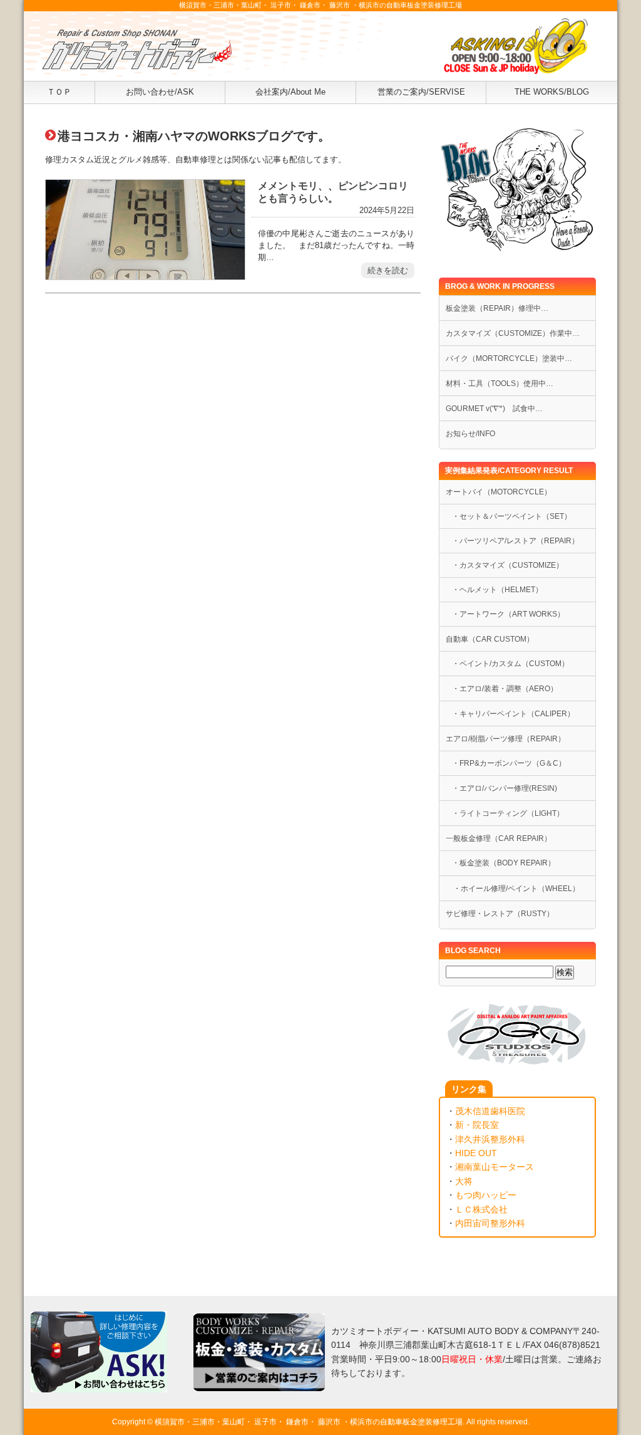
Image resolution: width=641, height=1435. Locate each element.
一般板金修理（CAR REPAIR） (498, 838)
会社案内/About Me (290, 92)
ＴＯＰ (59, 92)
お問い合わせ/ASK (160, 92)
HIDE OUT (476, 1153)
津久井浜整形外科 (490, 1139)
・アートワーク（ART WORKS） (508, 614)
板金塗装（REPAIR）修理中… (497, 308)
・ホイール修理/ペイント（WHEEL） (513, 888)
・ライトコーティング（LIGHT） (508, 813)
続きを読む (387, 270)
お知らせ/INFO (470, 433)
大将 (464, 1181)
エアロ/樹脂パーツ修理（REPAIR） (505, 738)
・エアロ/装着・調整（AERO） (505, 688)
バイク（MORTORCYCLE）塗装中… (509, 358)
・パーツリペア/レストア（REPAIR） (515, 540)
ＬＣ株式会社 (481, 1209)
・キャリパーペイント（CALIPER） (513, 713)
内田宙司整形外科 (490, 1223)
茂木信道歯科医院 (490, 1111)
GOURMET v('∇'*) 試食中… (494, 408)
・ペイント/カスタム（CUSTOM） (510, 663)
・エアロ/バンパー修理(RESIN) (504, 788)
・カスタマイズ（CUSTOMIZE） (507, 565)
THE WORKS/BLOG (552, 92)
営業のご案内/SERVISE (421, 92)
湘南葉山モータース (494, 1167)
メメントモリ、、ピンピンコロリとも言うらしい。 (333, 191)
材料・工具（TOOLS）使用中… (499, 383)
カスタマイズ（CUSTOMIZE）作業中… (513, 333)
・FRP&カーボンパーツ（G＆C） (509, 763)
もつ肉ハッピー (485, 1195)
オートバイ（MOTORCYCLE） (498, 492)
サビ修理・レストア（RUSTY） (500, 913)
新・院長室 (477, 1125)
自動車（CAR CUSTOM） (490, 639)
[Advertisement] (233, 437)
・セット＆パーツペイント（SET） (512, 516)
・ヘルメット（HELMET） (497, 589)
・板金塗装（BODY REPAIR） (503, 862)
